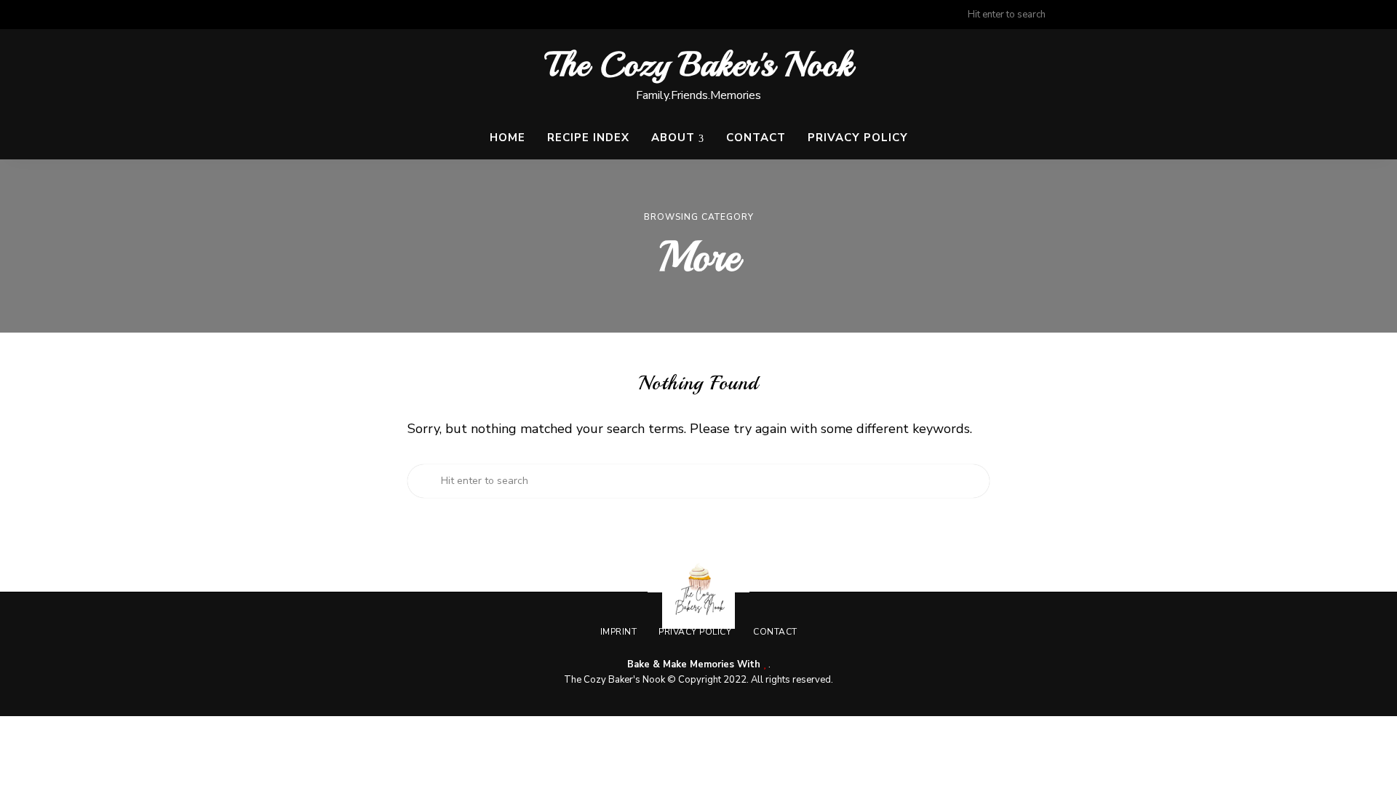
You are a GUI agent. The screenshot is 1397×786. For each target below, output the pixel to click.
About (673, 137)
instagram (1136, 14)
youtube (1194, 14)
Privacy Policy (858, 137)
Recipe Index (588, 137)
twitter (1107, 14)
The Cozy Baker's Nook (699, 65)
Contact (756, 137)
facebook (1078, 14)
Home (507, 137)
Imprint (618, 632)
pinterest (1165, 14)
